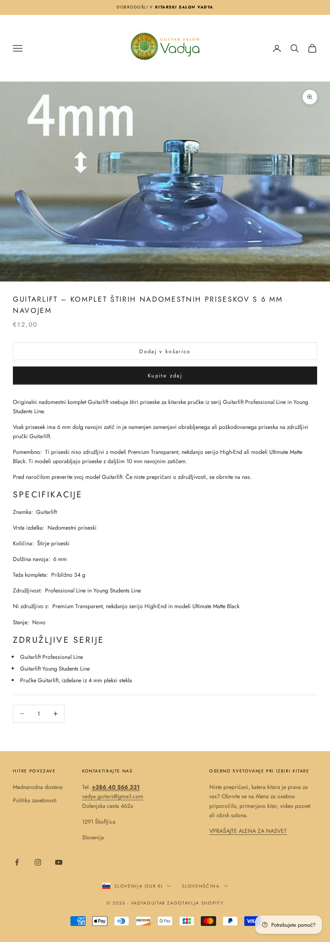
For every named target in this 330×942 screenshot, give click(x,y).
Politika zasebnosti (35, 800)
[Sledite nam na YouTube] (59, 862)
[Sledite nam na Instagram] (38, 862)
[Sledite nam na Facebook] (17, 862)
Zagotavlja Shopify (195, 903)
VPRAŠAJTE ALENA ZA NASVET (248, 831)
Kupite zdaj (165, 375)
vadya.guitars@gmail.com (112, 796)
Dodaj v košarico (164, 351)
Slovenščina (200, 886)
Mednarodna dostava (38, 787)
